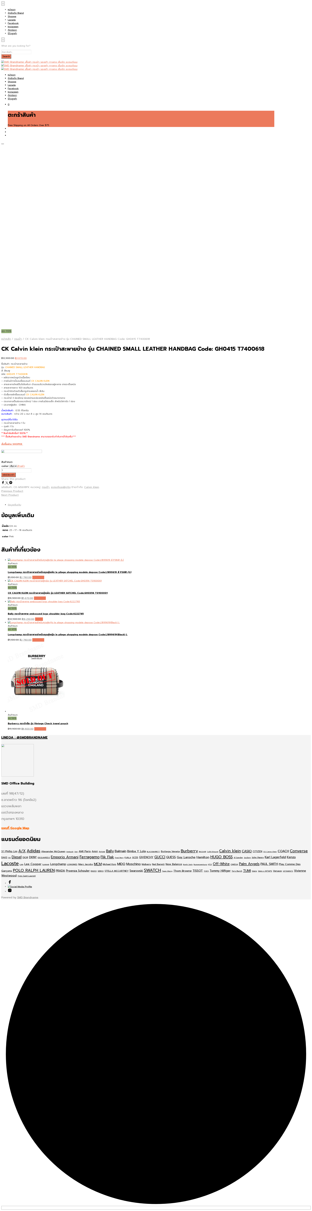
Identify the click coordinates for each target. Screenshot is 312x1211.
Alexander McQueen (53, 851)
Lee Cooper (32, 864)
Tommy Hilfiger (220, 871)
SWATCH (152, 870)
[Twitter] (7, 483)
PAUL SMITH (269, 864)
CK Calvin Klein (270, 851)
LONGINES (72, 864)
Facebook (13, 23)
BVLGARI (202, 851)
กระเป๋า (18, 339)
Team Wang (167, 871)
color (5, 466)
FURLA (127, 857)
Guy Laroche (186, 857)
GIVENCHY (146, 857)
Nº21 (210, 864)
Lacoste (10, 863)
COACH (283, 851)
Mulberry (146, 864)
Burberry (189, 851)
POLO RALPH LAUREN (34, 870)
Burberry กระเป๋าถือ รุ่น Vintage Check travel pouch (38, 723)
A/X (22, 851)
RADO (94, 870)
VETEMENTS (288, 871)
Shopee (12, 16)
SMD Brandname (27, 897)
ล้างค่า (21, 466)
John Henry (258, 857)
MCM (98, 863)
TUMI (247, 870)
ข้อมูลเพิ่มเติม (14, 505)
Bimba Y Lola (136, 851)
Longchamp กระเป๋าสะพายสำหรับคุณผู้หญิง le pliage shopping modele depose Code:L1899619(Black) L (67, 634)
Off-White (221, 863)
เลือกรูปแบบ (38, 577)
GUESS (171, 857)
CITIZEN (257, 851)
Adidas (33, 851)
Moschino (133, 864)
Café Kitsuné (212, 851)
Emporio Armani (64, 857)
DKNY (33, 857)
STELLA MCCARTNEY (117, 871)
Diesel (17, 857)
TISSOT (198, 870)
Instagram (13, 26)
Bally (110, 851)
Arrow (102, 851)
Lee (21, 864)
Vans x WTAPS (265, 871)
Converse (299, 851)
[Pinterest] (10, 483)
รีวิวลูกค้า (12, 33)
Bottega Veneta (170, 851)
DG (9, 857)
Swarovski (136, 871)
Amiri (95, 851)
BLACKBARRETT (153, 851)
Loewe (45, 864)
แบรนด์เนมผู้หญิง (61, 487)
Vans (254, 870)
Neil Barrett (158, 864)
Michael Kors (109, 864)
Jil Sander (238, 857)
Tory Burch (237, 871)
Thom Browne (182, 871)
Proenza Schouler (78, 871)
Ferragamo (89, 857)
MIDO (121, 864)
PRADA (60, 871)
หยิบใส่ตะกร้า (8, 475)
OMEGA (234, 864)
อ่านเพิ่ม (39, 619)
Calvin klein (91, 487)
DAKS (4, 857)
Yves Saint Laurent (27, 875)
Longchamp (58, 864)
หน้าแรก (11, 9)
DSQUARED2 (44, 857)
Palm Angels (249, 863)
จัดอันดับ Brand (16, 13)
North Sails (188, 864)
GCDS (135, 857)
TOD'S (206, 871)
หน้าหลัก (6, 339)
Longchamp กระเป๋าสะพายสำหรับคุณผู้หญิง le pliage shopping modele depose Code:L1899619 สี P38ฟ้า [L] (69, 572)
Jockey (247, 857)
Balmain (120, 851)
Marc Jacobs (85, 864)
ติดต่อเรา (12, 30)
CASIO (247, 851)
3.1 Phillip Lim (9, 851)
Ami (76, 851)
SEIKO (101, 870)
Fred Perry (119, 857)
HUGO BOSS (221, 857)
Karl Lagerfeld (275, 857)
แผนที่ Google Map (15, 828)
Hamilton (202, 857)
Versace (277, 871)
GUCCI (159, 857)
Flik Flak (107, 857)
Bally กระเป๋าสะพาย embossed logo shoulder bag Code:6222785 (46, 613)
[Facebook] (3, 483)
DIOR (25, 857)
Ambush (69, 851)
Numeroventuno (200, 864)
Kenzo (291, 857)
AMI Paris (85, 851)
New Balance (174, 864)
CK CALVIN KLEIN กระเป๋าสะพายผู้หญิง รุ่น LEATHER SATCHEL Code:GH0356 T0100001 (58, 593)
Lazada (12, 20)
